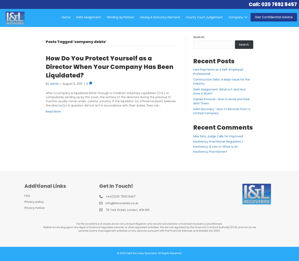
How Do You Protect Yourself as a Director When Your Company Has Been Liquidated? (110, 67)
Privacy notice (34, 208)
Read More (53, 112)
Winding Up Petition (120, 17)
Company (236, 17)
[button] (246, 17)
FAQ (27, 196)
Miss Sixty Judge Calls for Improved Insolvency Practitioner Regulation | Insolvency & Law (218, 141)
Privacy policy (34, 202)
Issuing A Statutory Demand (160, 17)
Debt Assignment (88, 17)
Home (66, 17)
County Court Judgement (204, 17)
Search (198, 37)
